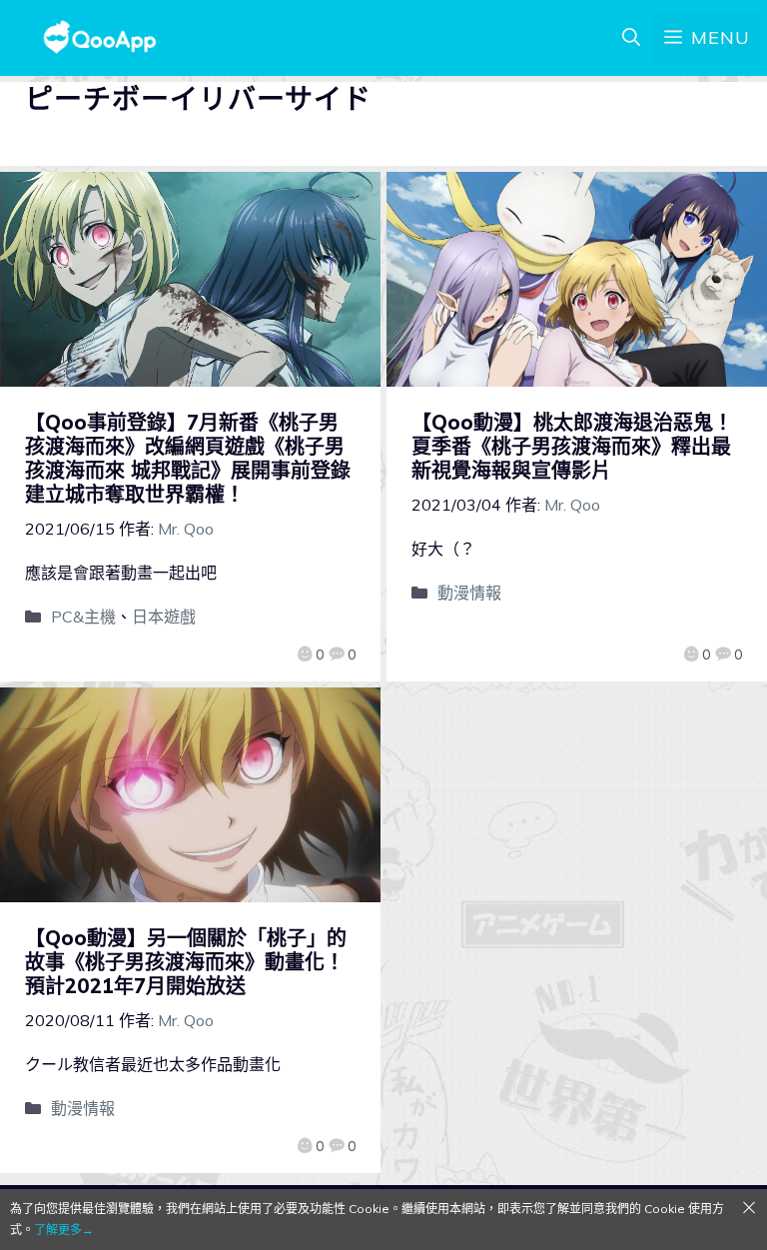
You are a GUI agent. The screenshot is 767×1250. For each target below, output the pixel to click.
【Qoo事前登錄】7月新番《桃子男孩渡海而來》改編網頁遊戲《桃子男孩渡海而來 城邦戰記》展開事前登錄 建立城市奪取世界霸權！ (198, 458)
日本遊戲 (164, 616)
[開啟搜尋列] (631, 38)
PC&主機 (83, 616)
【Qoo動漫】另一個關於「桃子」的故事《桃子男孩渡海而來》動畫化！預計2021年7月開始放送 (186, 961)
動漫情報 (469, 593)
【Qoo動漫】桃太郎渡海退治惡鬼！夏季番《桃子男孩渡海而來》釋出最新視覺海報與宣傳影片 (572, 446)
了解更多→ (64, 1229)
